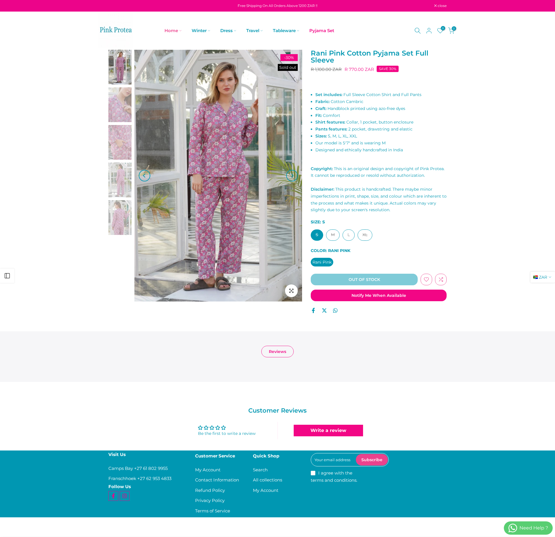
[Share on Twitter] (324, 310)
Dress (226, 30)
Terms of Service (212, 511)
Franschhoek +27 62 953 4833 (139, 478)
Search (260, 469)
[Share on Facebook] (313, 310)
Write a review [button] (328, 430)
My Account (208, 469)
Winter (199, 30)
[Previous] (144, 175)
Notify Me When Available (379, 295)
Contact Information (217, 480)
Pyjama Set (321, 30)
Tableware (284, 30)
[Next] (292, 175)
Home (171, 30)
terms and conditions (333, 480)
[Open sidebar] (7, 275)
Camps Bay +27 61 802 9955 (138, 468)
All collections (267, 480)
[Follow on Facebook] (113, 496)
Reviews (277, 351)
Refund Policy (210, 490)
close (116, 6)
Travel (252, 30)
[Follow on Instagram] (125, 496)
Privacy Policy (210, 500)
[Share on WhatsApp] (335, 310)
